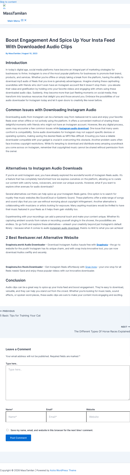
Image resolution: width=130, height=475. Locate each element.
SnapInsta (102, 244)
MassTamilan (15, 13)
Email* (49, 409)
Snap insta (91, 267)
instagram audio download (74, 128)
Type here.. (11, 363)
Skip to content (8, 1)
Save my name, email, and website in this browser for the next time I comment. (52, 430)
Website (90, 409)
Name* (9, 409)
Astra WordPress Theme (63, 470)
